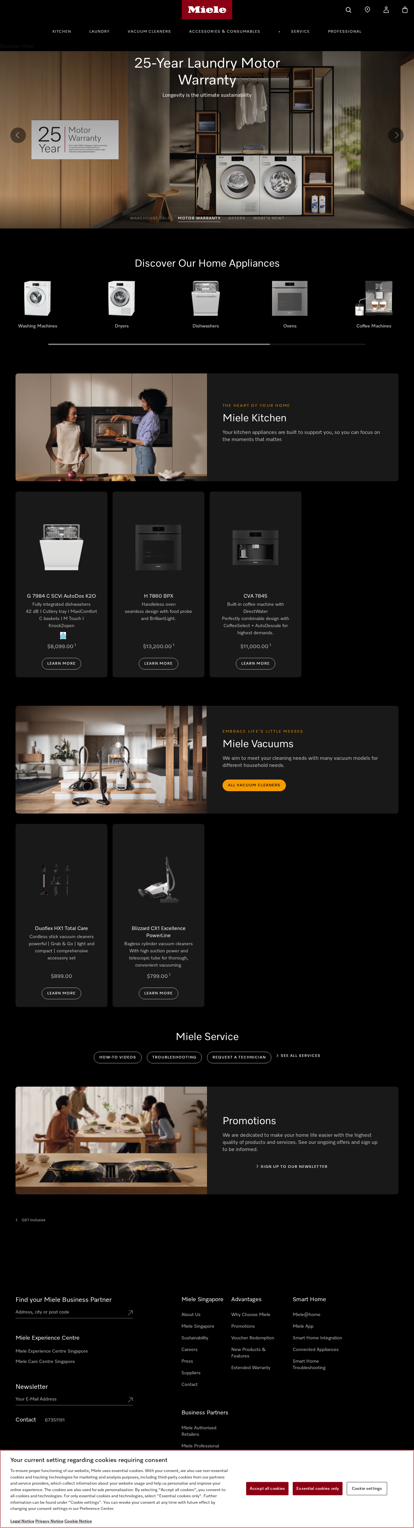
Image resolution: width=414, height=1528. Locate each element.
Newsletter (32, 1387)
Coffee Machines (374, 307)
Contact (189, 1384)
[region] (207, 1489)
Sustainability (194, 1338)
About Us (191, 1314)
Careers (189, 1349)
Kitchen (61, 32)
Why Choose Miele (250, 1314)
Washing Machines (38, 307)
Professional (345, 32)
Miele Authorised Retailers (198, 1431)
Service (300, 32)
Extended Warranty (250, 1368)
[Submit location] (130, 1313)
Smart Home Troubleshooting (309, 1364)
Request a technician (239, 1057)
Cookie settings (367, 1488)
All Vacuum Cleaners (254, 785)
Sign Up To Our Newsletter (294, 1167)
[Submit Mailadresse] (130, 1400)
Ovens (290, 307)
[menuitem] (65, 30)
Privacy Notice (49, 1521)
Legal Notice (22, 1521)
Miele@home (307, 1314)
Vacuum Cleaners (149, 32)
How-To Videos (117, 1057)
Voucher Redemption (252, 1338)
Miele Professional (200, 1446)
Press (187, 1361)
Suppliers (191, 1373)
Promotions (243, 1326)
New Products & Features (248, 1352)
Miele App (303, 1326)
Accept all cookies (267, 1488)
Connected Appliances (316, 1349)
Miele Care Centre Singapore (45, 1361)
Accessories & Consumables (224, 32)
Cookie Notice (78, 1521)
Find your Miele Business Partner (64, 1300)
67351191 (55, 1420)
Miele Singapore (197, 1326)
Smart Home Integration (317, 1338)
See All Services (301, 1056)
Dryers (122, 307)
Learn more (61, 664)
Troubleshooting (174, 1057)
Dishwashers (206, 307)
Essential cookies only (317, 1488)
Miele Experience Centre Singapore (52, 1351)
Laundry (99, 32)
